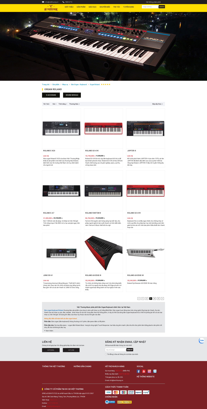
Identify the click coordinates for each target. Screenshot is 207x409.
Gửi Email (50, 350)
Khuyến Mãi (105, 7)
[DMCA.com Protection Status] (125, 402)
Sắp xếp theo (157, 104)
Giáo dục (92, 7)
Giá (54, 104)
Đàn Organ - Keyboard (79, 84)
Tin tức (116, 7)
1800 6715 (68, 2)
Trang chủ (45, 84)
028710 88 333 (124, 374)
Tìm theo (46, 104)
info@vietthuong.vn (51, 2)
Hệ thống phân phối (153, 2)
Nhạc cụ (65, 84)
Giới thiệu (69, 7)
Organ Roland (95, 84)
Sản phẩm (81, 7)
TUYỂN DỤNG (128, 7)
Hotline (71, 350)
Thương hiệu (74, 104)
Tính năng (62, 104)
